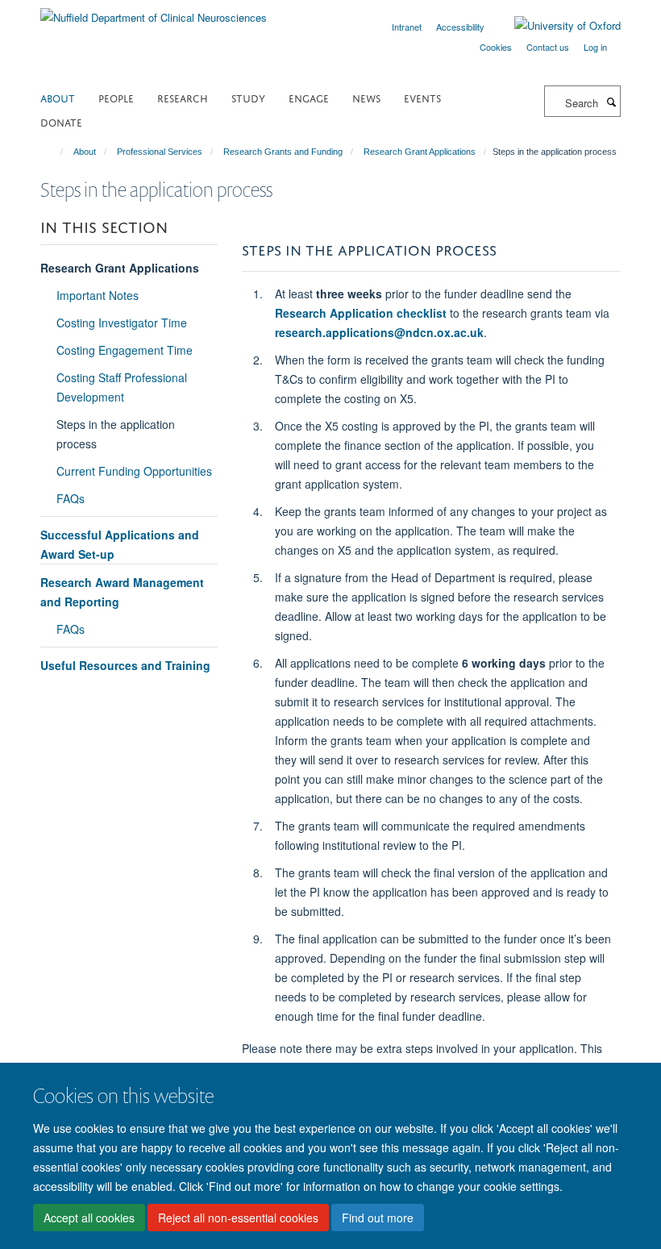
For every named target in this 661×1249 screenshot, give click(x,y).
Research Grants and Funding (283, 151)
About (57, 97)
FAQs (70, 498)
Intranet (407, 26)
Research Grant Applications (420, 151)
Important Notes (97, 295)
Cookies (496, 46)
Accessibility (460, 26)
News (366, 97)
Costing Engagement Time (124, 350)
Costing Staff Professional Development (121, 387)
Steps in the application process (115, 434)
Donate (61, 121)
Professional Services (159, 151)
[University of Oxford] (555, 25)
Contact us (547, 46)
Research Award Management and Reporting (122, 592)
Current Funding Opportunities (134, 471)
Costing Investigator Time (121, 322)
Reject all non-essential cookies (238, 1217)
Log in (595, 46)
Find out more (378, 1217)
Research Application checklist (361, 313)
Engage (309, 97)
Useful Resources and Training (125, 665)
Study (248, 97)
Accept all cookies (89, 1217)
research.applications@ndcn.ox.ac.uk (379, 332)
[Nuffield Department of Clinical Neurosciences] (153, 11)
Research (182, 97)
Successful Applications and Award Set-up (119, 544)
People (116, 97)
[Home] (54, 151)
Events (422, 97)
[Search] (611, 101)
